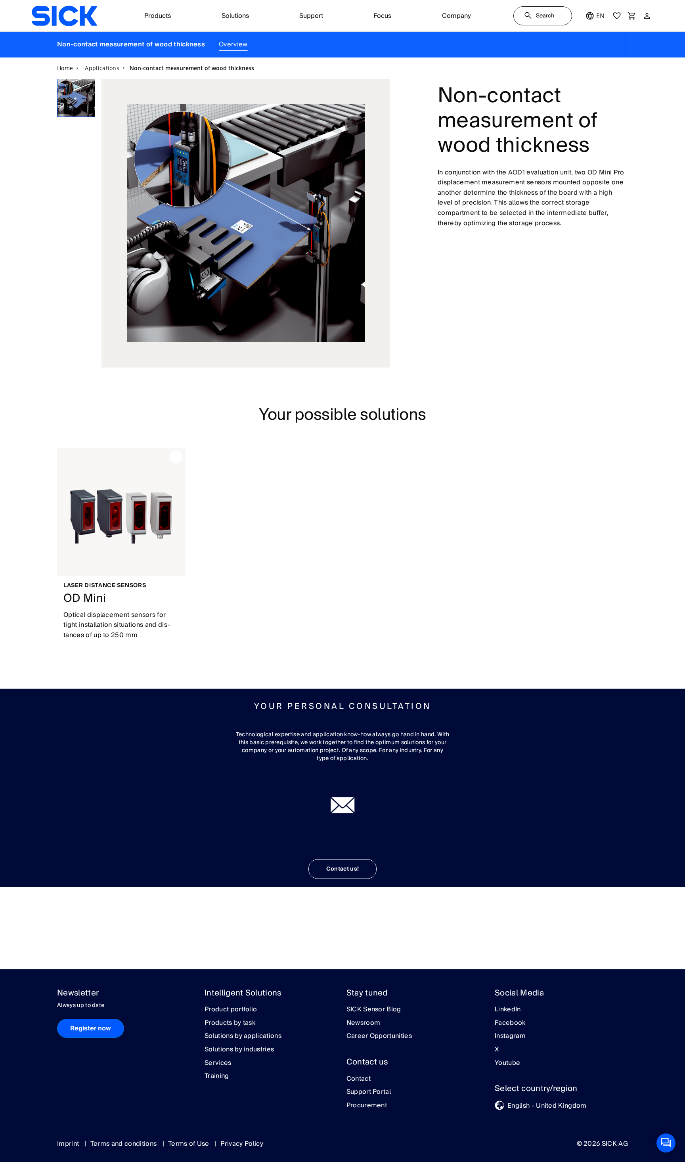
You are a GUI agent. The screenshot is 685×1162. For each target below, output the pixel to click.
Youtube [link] (507, 1063)
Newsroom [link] (363, 1023)
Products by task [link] (230, 1023)
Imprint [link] (69, 1143)
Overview (233, 44)
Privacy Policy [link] (241, 1143)
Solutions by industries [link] (239, 1050)
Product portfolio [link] (231, 1010)
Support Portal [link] (368, 1092)
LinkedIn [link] (508, 1010)
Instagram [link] (510, 1036)
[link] (64, 16)
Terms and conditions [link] (124, 1143)
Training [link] (217, 1076)
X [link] (497, 1050)
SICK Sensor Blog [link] (373, 1010)
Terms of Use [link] (189, 1143)
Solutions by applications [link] (243, 1036)
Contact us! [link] (342, 869)
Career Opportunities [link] (379, 1036)
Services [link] (218, 1063)
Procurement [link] (366, 1106)
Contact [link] (358, 1079)
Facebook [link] (510, 1023)
